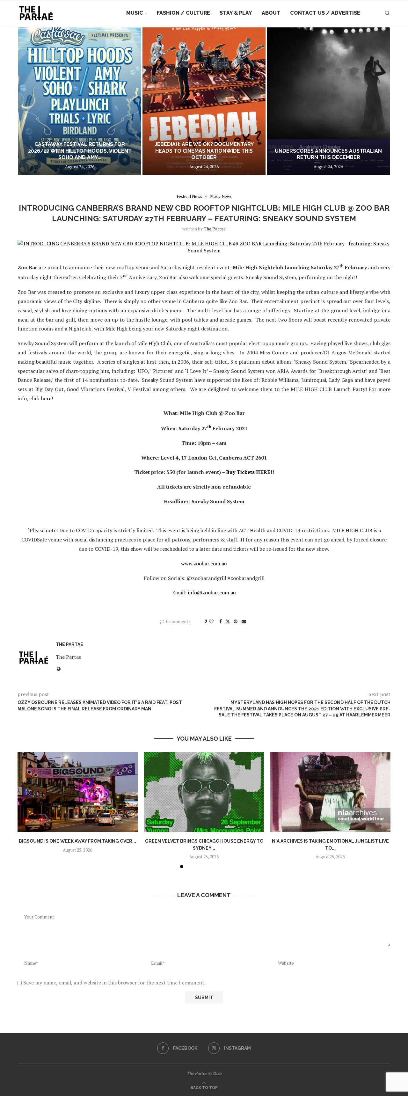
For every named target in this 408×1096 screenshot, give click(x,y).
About (271, 13)
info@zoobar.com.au (212, 592)
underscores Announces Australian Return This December (328, 154)
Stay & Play (236, 13)
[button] (29, 101)
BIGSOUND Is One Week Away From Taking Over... (77, 841)
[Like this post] (211, 621)
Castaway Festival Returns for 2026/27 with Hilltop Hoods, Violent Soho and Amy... (80, 151)
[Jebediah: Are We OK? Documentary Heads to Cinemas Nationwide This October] (204, 101)
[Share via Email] (244, 621)
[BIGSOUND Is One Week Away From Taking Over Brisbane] (78, 792)
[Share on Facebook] (220, 621)
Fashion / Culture (183, 13)
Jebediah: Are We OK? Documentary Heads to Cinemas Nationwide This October (204, 151)
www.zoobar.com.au (204, 563)
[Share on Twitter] (228, 621)
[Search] (387, 13)
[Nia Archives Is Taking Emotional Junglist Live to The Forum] (330, 792)
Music (134, 13)
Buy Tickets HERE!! (250, 471)
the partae (215, 229)
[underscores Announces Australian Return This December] (328, 101)
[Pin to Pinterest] (235, 621)
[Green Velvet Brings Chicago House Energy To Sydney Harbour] (204, 792)
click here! (41, 398)
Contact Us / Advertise (325, 13)
